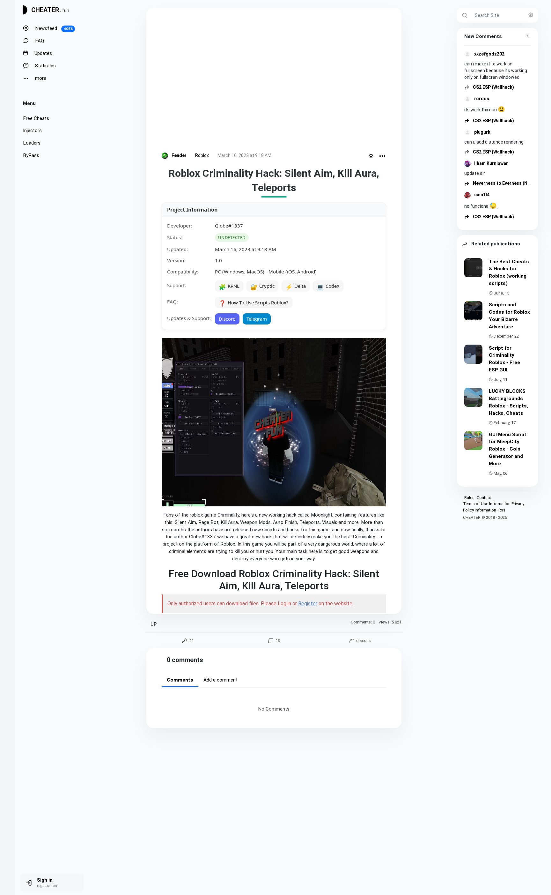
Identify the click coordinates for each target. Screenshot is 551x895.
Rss (501, 510)
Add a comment (220, 680)
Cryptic (262, 286)
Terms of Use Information (487, 503)
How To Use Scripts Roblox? (254, 303)
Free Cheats (36, 118)
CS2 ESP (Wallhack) (493, 87)
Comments (180, 680)
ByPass (31, 155)
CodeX (328, 286)
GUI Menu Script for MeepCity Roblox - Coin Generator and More (507, 449)
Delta (295, 286)
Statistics (45, 66)
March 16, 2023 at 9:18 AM (244, 155)
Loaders (31, 143)
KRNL (229, 286)
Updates (42, 53)
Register (307, 603)
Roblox (202, 155)
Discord (227, 319)
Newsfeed (53, 28)
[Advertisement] (274, 81)
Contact (484, 497)
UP (154, 624)
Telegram (256, 319)
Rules (469, 497)
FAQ (39, 41)
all (528, 36)
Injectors (32, 130)
